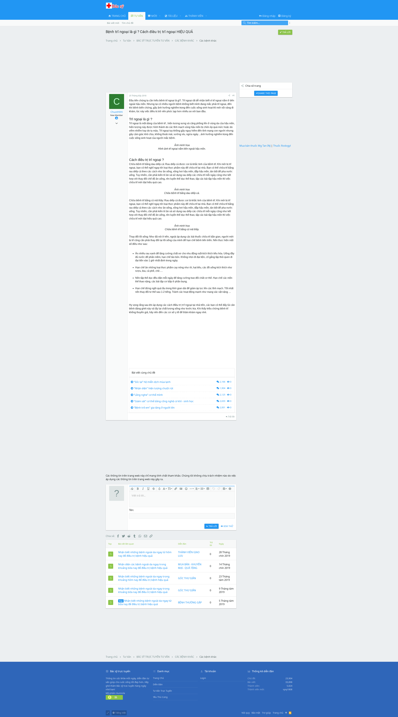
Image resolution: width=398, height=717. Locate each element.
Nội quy (246, 712)
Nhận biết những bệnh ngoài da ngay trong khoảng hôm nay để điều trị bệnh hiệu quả (143, 578)
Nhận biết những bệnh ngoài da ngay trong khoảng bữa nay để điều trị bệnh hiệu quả (143, 590)
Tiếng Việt (120, 712)
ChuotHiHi (117, 112)
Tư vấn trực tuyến (162, 690)
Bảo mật (256, 712)
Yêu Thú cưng (160, 697)
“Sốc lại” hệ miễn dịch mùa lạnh (152, 382)
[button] (160, 15)
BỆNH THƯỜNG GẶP (190, 602)
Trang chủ (158, 678)
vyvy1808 (287, 689)
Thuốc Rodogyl (282, 145)
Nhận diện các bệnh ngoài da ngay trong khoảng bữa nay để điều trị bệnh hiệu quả (142, 566)
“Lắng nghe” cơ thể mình (148, 395)
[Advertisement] (171, 67)
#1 (233, 95)
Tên (131, 510)
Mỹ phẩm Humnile (115, 693)
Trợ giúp (266, 712)
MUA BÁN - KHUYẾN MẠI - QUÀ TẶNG (189, 566)
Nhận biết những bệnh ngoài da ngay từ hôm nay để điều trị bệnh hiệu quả (144, 553)
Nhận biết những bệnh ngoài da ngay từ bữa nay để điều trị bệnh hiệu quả (144, 602)
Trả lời (231, 416)
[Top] (286, 712)
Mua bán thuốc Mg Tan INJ (255, 145)
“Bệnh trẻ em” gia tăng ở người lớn (154, 407)
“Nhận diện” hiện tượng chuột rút (153, 388)
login (203, 678)
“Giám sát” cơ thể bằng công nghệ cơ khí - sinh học (164, 401)
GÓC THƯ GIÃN (187, 578)
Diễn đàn (158, 684)
